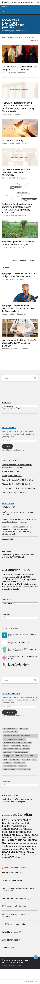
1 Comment (21, 314)
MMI (5, 759)
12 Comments (21, 247)
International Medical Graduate (17, 742)
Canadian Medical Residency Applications (15, 824)
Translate (20, 408)
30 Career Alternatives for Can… (22, 657)
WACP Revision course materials (17, 769)
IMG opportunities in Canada (23, 837)
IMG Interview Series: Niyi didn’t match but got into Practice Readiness (19, 68)
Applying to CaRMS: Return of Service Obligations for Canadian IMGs (19, 275)
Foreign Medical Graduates (18, 834)
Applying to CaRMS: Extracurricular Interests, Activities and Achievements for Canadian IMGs (19, 308)
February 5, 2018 (8, 279)
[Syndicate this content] (3, 868)
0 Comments (24, 349)
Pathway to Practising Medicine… (20, 665)
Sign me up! (9, 712)
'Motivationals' (10, 728)
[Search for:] (20, 378)
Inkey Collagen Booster (12, 880)
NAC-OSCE (26, 759)
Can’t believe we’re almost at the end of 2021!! (17, 513)
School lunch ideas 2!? (11, 932)
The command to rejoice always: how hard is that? (18, 889)
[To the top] (36, 957)
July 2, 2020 (6, 114)
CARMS (27, 832)
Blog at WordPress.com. (12, 965)
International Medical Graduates (19, 584)
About (12, 6)
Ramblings (30, 855)
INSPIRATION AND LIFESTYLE (15, 868)
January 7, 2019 (8, 143)
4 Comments (22, 279)
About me (24, 728)
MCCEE (6, 745)
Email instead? (9, 427)
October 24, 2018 (8, 178)
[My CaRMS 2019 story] (20, 128)
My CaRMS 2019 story (12, 140)
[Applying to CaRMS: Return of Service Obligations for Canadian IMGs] (20, 261)
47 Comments (21, 143)
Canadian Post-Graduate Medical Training (16, 578)
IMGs (21, 582)
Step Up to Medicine (10, 471)
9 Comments (18, 114)
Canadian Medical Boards (13, 574)
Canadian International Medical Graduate (17, 735)
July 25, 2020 (7, 72)
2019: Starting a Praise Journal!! (16, 906)
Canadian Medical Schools (14, 739)
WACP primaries (16, 857)
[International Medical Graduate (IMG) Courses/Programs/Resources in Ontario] (20, 328)
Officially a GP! (8, 507)
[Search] (4, 11)
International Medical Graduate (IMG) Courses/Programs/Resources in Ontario (19, 343)
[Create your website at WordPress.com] (20, 2)
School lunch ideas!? (11, 940)
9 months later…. (9, 948)
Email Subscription (11, 693)
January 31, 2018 (8, 314)
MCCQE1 (26, 745)
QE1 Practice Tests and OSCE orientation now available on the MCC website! (16, 172)
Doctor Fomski (14, 664)
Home (4, 6)
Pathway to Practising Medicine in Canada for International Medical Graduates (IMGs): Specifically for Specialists (17, 208)
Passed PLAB (7, 539)
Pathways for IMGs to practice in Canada (19, 853)
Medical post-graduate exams (16, 752)
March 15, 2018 (7, 247)
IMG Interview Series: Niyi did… (22, 650)
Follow (7, 446)
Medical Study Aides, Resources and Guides (18, 756)
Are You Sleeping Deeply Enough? (16, 898)
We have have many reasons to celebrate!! (15, 915)
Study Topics (19, 763)
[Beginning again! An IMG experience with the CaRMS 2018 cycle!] (20, 229)
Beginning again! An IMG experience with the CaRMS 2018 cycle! (18, 243)
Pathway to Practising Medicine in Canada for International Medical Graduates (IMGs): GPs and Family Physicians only (18, 107)
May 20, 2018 (7, 215)
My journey (8, 586)
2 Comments (22, 178)
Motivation (15, 759)
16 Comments (19, 72)
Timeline (22, 766)
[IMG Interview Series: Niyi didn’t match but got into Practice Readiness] (20, 54)
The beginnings (10, 766)
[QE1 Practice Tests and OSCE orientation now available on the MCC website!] (20, 157)
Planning (7, 763)
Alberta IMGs (11, 815)
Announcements (10, 732)
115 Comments (20, 215)
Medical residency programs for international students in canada (19, 846)
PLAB (34, 759)
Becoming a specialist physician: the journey (13, 24)
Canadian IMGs (18, 570)
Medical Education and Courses (17, 749)
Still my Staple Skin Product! (14, 873)
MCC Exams (15, 745)
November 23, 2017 (9, 349)
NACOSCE (18, 587)
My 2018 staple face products (14, 924)
